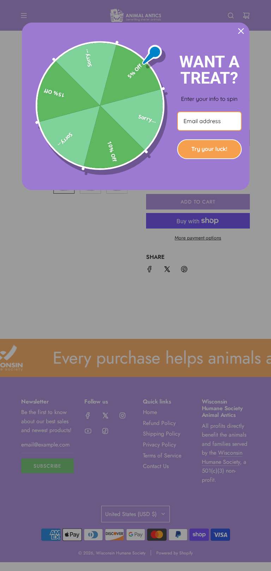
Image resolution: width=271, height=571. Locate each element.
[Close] (241, 31)
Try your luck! (209, 148)
